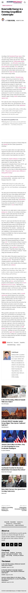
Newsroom (4, 493)
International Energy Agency (15, 56)
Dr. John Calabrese (6, 450)
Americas (4, 441)
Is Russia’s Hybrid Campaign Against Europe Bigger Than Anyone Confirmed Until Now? (13, 423)
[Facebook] (3, 25)
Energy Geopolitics (7, 5)
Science (18, 344)
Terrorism (4, 465)
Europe (3, 418)
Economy (4, 397)
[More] (24, 25)
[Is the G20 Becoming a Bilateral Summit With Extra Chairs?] (14, 391)
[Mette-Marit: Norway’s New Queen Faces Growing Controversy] (14, 481)
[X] (6, 25)
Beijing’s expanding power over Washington (7, 509)
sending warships (22, 87)
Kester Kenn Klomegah (7, 471)
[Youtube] (20, 544)
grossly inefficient (5, 66)
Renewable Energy (11, 344)
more (12, 281)
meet (13, 204)
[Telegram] (21, 25)
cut (6, 169)
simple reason (12, 71)
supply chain (12, 332)
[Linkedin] (13, 25)
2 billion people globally (18, 61)
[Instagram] (7, 544)
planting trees (4, 212)
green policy (7, 176)
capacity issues (5, 98)
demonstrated (22, 199)
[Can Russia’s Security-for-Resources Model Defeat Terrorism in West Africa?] (14, 459)
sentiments (13, 265)
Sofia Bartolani (5, 427)
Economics (16, 342)
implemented (22, 105)
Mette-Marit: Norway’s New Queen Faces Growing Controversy (13, 490)
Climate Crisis (10, 342)
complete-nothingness (13, 158)
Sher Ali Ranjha (5, 403)
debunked (6, 144)
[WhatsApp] (10, 25)
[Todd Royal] (3, 19)
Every (16, 66)
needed (15, 96)
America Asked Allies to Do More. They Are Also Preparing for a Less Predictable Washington (13, 446)
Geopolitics (22, 342)
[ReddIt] (17, 25)
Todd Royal (11, 20)
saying (9, 259)
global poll (15, 247)
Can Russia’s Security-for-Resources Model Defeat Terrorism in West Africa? (13, 469)
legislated (22, 79)
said (6, 242)
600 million (15, 63)
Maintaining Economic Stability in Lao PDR (20, 509)
